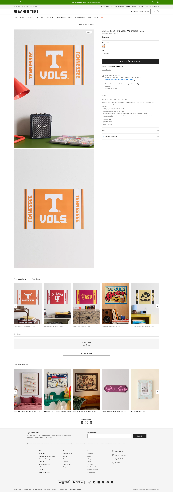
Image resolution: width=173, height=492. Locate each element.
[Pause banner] (158, 2)
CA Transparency (37, 489)
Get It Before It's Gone (130, 61)
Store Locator (119, 451)
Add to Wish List (106, 70)
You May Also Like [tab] (21, 279)
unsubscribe (116, 443)
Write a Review (86, 353)
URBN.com (55, 489)
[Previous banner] (20, 2)
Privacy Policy (18, 489)
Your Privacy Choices (75, 489)
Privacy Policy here (101, 443)
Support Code (63, 489)
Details (35, 6)
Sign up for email (120, 455)
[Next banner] (153, 2)
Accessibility (47, 489)
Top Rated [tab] (36, 279)
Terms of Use (27, 489)
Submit (139, 436)
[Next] (157, 306)
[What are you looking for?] (148, 11)
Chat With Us (119, 463)
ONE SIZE (106, 53)
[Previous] (16, 306)
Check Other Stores (111, 88)
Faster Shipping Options (133, 77)
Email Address (92, 432)
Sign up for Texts (120, 459)
